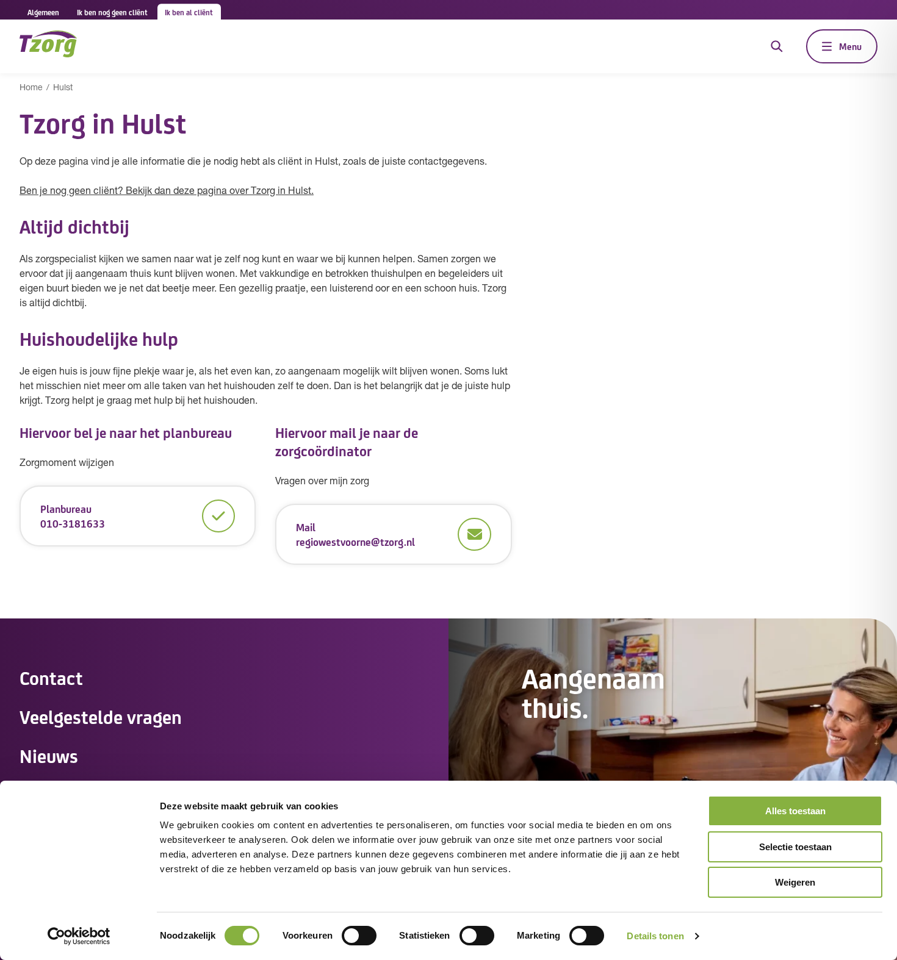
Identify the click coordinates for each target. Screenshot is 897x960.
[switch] (359, 935)
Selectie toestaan (795, 847)
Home (31, 88)
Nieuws (49, 755)
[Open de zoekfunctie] (776, 46)
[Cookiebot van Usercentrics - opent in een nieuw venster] (79, 936)
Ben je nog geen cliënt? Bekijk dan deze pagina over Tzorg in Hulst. (167, 191)
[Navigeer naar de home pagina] (48, 46)
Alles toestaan (795, 811)
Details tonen (655, 936)
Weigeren (795, 882)
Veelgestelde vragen (101, 716)
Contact (51, 677)
